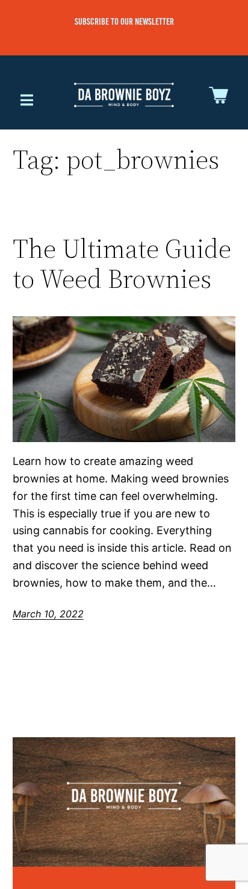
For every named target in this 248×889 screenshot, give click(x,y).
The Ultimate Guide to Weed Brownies (122, 264)
